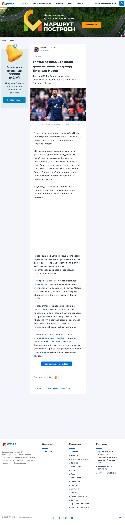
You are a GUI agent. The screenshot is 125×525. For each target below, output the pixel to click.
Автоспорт (76, 478)
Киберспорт (76, 485)
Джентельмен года (107, 3)
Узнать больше (14, 100)
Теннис (74, 463)
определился (41, 352)
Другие (74, 500)
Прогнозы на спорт (80, 504)
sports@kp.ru (110, 473)
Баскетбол (76, 466)
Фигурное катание (42, 3)
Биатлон (75, 489)
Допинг (74, 492)
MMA (70, 3)
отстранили (67, 345)
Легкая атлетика (79, 496)
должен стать (41, 284)
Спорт (3, 41)
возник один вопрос (53, 338)
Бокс (73, 474)
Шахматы (75, 481)
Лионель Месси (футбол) (58, 388)
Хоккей (59, 3)
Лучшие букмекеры (80, 507)
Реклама (48, 452)
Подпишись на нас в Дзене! (57, 364)
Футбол (24, 3)
